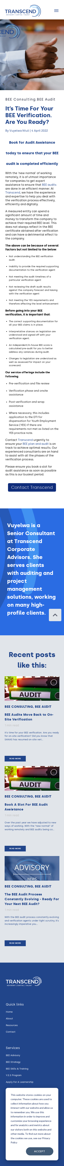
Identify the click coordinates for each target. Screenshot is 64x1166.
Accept (39, 1151)
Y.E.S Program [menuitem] (14, 1075)
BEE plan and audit (36, 444)
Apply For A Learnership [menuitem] (19, 1082)
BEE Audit (46, 99)
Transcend (12, 192)
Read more (15, 759)
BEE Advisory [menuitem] (13, 1055)
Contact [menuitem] (10, 1031)
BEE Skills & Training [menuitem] (17, 1068)
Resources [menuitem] (12, 1025)
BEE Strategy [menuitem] (13, 1062)
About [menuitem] (9, 1018)
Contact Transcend (32, 487)
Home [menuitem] (9, 1011)
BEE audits (49, 184)
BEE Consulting (20, 99)
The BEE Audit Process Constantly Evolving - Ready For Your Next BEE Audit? (32, 899)
